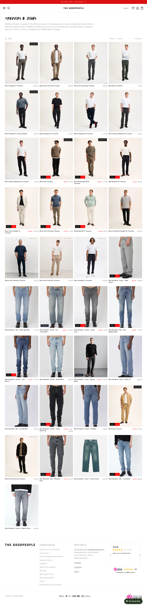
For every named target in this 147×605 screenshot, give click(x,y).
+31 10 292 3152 (80, 549)
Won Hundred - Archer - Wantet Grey (17, 528)
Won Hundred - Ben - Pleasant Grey (50, 479)
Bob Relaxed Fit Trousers (117, 181)
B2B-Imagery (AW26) (47, 577)
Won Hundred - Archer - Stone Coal (84, 330)
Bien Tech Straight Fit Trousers (12, 232)
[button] (4, 8)
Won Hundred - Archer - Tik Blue (85, 429)
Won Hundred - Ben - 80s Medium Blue (117, 330)
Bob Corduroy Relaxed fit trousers (120, 133)
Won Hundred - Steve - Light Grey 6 (118, 281)
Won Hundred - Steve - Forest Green (86, 479)
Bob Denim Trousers (116, 86)
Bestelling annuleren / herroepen (51, 584)
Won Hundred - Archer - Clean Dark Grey (50, 429)
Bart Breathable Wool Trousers (81, 182)
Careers (42, 581)
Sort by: (112, 38)
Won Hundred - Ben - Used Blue (119, 479)
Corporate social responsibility (50, 549)
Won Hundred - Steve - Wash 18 (120, 379)
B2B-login (43, 570)
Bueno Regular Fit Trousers (49, 133)
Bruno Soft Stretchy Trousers (50, 86)
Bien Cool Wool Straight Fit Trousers (121, 231)
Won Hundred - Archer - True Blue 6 (15, 380)
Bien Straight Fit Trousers (14, 86)
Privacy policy (44, 553)
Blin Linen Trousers (46, 181)
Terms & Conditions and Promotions (51, 556)
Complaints (43, 563)
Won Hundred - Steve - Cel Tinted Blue (49, 330)
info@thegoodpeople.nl (96, 549)
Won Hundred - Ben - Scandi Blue (16, 429)
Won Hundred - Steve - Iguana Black (84, 380)
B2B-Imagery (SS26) (47, 574)
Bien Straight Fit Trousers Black (16, 133)
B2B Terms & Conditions (48, 567)
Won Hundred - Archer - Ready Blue (52, 379)
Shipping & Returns (46, 560)
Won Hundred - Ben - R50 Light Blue (17, 330)
